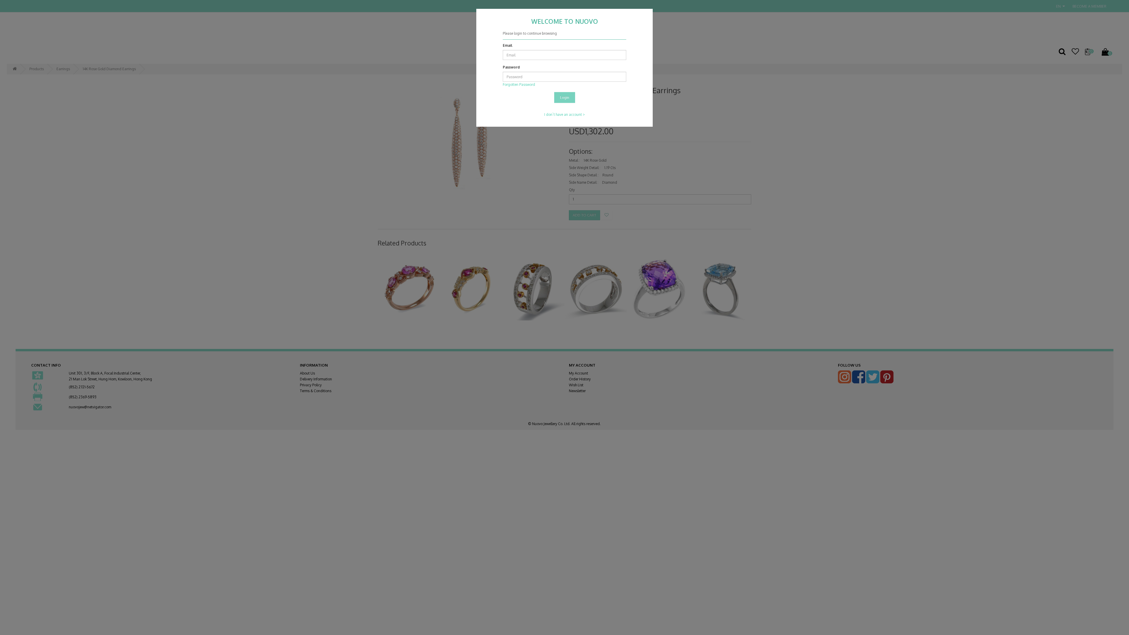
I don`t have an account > (564, 114)
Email (507, 45)
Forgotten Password (519, 84)
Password (511, 67)
